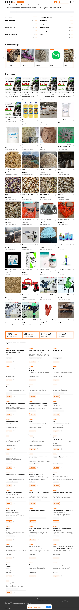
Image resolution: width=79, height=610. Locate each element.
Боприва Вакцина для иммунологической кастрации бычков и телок (29, 270)
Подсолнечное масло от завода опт (29, 120)
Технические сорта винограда (37, 510)
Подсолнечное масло (11, 456)
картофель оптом (10, 438)
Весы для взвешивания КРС (28, 219)
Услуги (41, 34)
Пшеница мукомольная (12, 421)
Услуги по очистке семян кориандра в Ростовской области (10, 170)
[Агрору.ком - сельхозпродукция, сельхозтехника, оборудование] (10, 2)
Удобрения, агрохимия (10, 27)
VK (57, 601)
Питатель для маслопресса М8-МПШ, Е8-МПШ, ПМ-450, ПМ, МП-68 (47, 320)
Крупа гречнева (10, 546)
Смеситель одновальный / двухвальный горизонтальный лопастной (16, 351)
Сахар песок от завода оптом (28, 144)
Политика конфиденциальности (18, 605)
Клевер (6, 194)
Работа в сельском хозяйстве (11, 34)
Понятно (48, 606)
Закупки (18, 4)
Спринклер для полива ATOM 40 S (12, 320)
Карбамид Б (42, 244)
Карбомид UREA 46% (11, 583)
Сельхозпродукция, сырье (46, 17)
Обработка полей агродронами (61, 369)
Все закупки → (71, 345)
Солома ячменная (26, 169)
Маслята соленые (57, 350)
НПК (54, 474)
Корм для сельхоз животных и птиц (48, 24)
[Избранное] (70, 2)
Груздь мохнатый (10, 369)
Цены (29, 4)
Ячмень (55, 403)
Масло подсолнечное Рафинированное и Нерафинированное (15, 404)
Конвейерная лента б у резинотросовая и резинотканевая (63, 511)
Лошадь (8, 528)
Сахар (31, 387)
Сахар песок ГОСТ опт (62, 119)
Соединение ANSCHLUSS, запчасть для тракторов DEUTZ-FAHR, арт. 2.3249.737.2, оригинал (11, 95)
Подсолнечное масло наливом (14, 492)
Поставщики (12, 4)
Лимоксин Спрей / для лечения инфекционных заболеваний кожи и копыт (64, 270)
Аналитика (34, 4)
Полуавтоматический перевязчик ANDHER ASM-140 (62, 438)
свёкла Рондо (33, 438)
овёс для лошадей (10, 510)
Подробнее (9, 361)
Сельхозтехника (8, 17)
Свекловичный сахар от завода (11, 144)
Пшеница (31, 565)
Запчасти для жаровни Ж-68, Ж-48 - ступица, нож (64, 320)
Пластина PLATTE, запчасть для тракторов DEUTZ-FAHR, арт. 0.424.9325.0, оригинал (64, 95)
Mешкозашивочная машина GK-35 (29, 245)
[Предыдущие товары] (4, 58)
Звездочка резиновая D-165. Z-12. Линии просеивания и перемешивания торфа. (64, 145)
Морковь (31, 421)
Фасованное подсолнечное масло (62, 387)
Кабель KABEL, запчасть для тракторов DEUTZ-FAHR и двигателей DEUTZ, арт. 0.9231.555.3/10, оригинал (11, 120)
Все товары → (71, 45)
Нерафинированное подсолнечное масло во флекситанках (15, 475)
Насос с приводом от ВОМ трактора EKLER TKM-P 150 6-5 (64, 295)
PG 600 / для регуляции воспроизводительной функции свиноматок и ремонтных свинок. (47, 270)
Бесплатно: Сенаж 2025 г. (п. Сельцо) (46, 170)
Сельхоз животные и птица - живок (12, 31)
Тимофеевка (60, 194)
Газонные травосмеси (44, 194)
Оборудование (43, 20)
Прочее (42, 38)
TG (63, 601)
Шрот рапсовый (8, 294)
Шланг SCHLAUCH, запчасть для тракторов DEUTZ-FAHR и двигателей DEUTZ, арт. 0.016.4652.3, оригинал (29, 95)
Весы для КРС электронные (63, 219)
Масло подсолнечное (11, 387)
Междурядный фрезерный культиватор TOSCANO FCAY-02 (29, 295)
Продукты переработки (10, 20)
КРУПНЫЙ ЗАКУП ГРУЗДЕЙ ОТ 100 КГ (39, 350)
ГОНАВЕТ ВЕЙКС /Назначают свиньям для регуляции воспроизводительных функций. (12, 270)
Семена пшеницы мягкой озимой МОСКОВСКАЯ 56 (27, 195)
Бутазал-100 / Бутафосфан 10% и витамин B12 (65, 245)
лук (54, 421)
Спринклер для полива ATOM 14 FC (29, 320)
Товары (6, 4)
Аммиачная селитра (58, 565)
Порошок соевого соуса (45, 144)
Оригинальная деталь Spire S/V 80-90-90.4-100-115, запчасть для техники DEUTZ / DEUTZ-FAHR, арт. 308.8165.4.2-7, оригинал (47, 95)
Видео (39, 4)
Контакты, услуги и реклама (43, 600)
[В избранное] (20, 95)
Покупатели (23, 4)
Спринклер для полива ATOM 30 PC (47, 295)
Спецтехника (7, 24)
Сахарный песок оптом (45, 119)
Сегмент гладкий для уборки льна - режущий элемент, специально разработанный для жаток (47, 220)
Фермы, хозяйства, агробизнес (11, 38)
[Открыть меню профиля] (73, 2)
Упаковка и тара (43, 31)
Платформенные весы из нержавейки (10, 245)
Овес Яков (60, 169)
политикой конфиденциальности (35, 607)
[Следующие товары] (74, 58)
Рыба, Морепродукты (45, 27)
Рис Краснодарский (34, 546)
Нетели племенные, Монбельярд (38, 403)
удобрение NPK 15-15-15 (36, 474)
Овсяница (7, 219)
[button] (55, 2)
